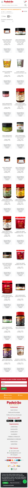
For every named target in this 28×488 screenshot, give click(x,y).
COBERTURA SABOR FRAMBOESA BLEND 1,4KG (20, 232)
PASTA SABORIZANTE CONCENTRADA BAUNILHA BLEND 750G (7, 296)
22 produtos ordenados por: (7, 19)
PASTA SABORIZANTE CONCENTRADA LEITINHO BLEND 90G (7, 233)
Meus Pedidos (8, 395)
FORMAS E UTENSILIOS (14, 436)
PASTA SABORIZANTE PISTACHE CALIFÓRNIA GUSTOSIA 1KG (20, 137)
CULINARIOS (14, 434)
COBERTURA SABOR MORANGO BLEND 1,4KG (20, 264)
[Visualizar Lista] (11, 16)
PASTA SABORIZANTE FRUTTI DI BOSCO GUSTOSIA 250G (7, 169)
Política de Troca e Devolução (14, 415)
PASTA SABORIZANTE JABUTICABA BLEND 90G (7, 360)
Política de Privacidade (14, 412)
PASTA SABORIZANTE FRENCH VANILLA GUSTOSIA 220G (7, 41)
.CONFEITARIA (14, 426)
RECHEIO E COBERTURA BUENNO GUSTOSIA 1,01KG (20, 360)
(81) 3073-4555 (15, 451)
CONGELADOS (14, 431)
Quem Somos (14, 410)
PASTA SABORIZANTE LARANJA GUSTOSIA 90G (20, 296)
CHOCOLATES (14, 429)
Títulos (21, 395)
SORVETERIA (14, 444)
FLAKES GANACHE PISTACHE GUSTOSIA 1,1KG (20, 72)
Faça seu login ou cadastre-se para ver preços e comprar (7, 50)
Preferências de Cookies (8, 485)
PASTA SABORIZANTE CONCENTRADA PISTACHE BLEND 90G (7, 201)
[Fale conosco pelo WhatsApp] (25, 481)
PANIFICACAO (14, 441)
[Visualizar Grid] (8, 16)
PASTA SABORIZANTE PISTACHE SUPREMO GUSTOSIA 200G (7, 264)
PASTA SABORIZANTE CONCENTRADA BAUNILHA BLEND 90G (20, 105)
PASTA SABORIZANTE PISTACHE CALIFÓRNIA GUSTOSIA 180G (20, 41)
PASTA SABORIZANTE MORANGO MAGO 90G (7, 104)
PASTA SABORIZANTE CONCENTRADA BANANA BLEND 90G (20, 201)
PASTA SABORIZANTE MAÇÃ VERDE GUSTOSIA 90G (7, 328)
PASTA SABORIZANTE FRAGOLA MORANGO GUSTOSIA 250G (20, 169)
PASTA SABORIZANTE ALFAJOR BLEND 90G (20, 328)
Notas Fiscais (9, 397)
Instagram (15, 454)
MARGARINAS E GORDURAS (14, 439)
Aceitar (5, 482)
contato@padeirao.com (15, 453)
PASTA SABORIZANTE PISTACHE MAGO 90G (7, 136)
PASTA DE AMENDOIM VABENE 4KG (7, 72)
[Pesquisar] (25, 5)
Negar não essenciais (15, 482)
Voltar (25, 11)
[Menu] (2, 2)
